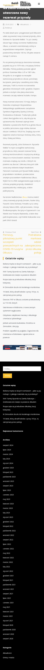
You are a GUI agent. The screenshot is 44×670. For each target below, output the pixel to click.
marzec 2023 (8, 508)
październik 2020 (9, 629)
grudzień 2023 (8, 468)
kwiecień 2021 (8, 611)
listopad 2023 (8, 472)
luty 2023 (6, 513)
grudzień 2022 (8, 522)
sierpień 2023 (8, 486)
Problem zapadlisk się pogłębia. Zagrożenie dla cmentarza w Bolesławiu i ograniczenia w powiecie (20, 334)
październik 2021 (9, 584)
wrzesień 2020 (8, 634)
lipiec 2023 (7, 490)
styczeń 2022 (8, 571)
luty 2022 (6, 567)
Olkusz (24, 197)
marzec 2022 (8, 562)
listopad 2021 (8, 580)
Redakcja (8, 28)
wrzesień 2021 (8, 589)
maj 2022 (6, 553)
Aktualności (24, 24)
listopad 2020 (8, 625)
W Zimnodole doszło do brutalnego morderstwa (21, 287)
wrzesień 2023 (8, 481)
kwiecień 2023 (8, 504)
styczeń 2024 (8, 463)
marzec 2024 (8, 454)
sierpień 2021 (8, 593)
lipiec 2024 (7, 450)
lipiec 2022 (7, 544)
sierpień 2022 (8, 540)
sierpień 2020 (8, 638)
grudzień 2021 (8, 576)
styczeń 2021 (8, 620)
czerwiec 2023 (8, 495)
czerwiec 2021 (8, 602)
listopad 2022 (8, 526)
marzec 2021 (8, 616)
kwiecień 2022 (8, 558)
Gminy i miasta (8, 657)
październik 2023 (9, 477)
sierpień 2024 (8, 445)
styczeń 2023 (8, 517)
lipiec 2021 (7, 598)
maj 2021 (6, 607)
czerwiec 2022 (8, 549)
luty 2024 (6, 459)
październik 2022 (9, 531)
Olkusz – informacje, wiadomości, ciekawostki (25, 4)
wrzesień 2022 (8, 535)
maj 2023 (6, 499)
